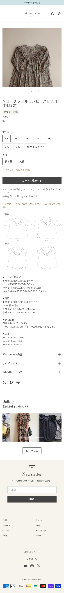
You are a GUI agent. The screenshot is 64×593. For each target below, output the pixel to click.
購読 (32, 499)
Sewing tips (41, 530)
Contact (5, 530)
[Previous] (6, 427)
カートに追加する (32, 180)
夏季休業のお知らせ (32, 3)
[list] (32, 57)
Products (6, 525)
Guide (5, 520)
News (38, 525)
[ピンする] (18, 382)
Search (39, 520)
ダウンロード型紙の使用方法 (18, 170)
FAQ (4, 536)
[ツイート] (4, 382)
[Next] (57, 427)
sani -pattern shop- (35, 580)
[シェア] (11, 382)
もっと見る (32, 451)
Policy (38, 536)
